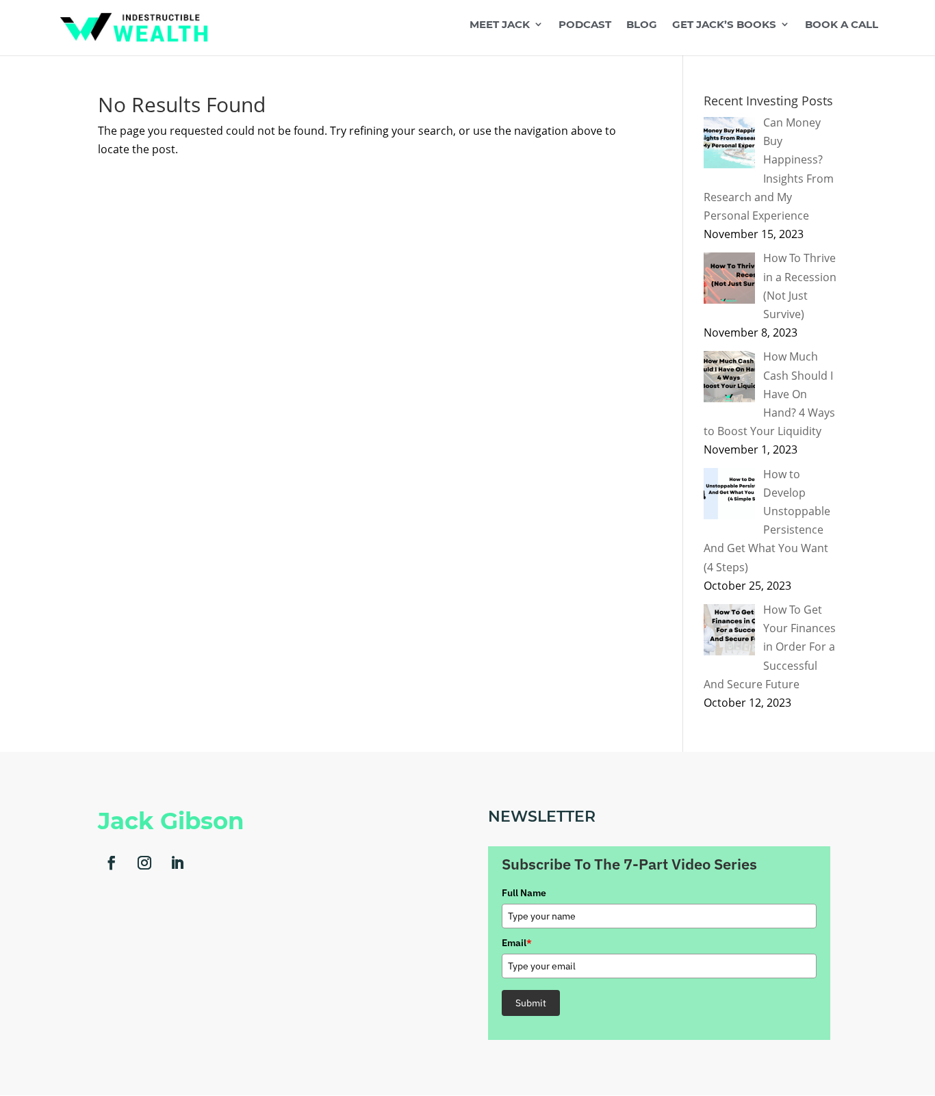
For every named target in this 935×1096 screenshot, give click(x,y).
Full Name (524, 893)
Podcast (585, 25)
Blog (641, 25)
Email (517, 943)
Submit (530, 1003)
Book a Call (841, 25)
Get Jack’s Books (724, 25)
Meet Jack (500, 25)
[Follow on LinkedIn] (177, 862)
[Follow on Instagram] (144, 862)
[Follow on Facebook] (111, 862)
